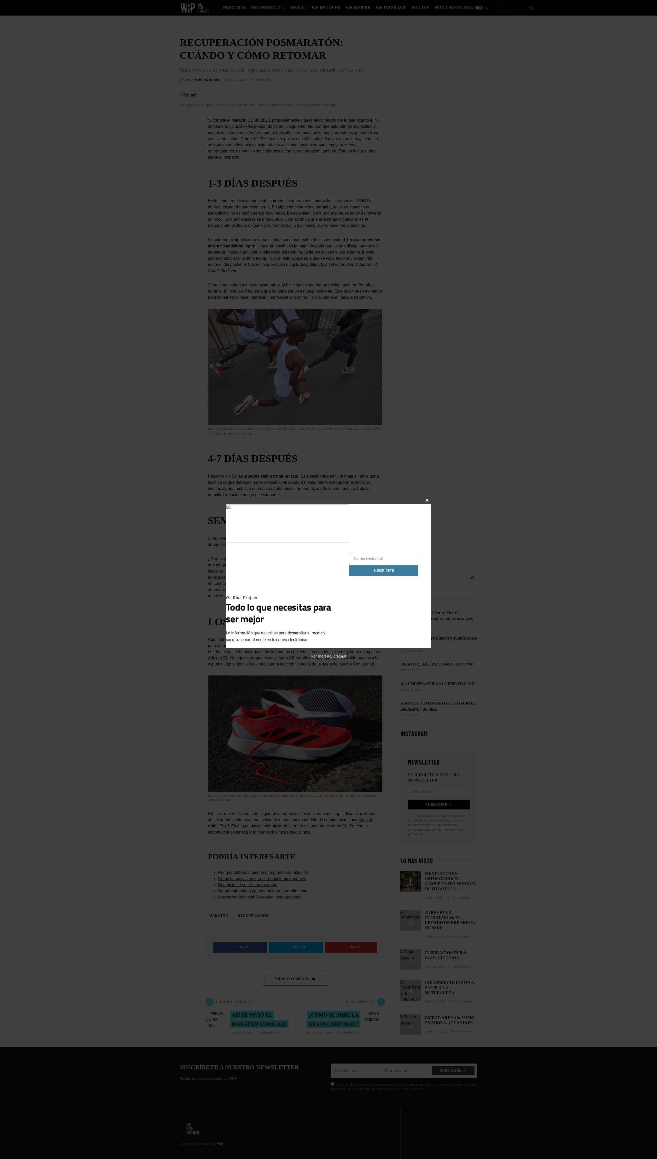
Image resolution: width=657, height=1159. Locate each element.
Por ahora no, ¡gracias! (328, 656)
